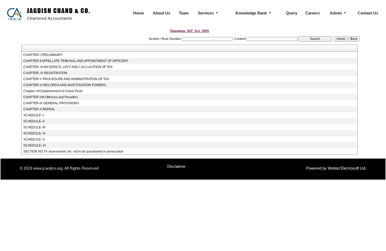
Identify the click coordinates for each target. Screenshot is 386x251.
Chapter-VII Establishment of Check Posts (53, 91)
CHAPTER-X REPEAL (39, 109)
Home (138, 13)
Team (184, 13)
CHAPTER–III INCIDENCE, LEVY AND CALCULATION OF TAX (68, 67)
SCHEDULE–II (33, 121)
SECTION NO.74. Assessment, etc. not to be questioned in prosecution (73, 151)
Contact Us (368, 13)
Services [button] (206, 13)
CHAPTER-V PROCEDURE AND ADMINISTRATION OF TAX (66, 79)
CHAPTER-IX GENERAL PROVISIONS (51, 103)
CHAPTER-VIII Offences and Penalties (50, 97)
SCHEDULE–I (33, 115)
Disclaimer (176, 166)
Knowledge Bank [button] (252, 13)
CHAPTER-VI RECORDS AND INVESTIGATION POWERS (64, 85)
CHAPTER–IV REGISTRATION (45, 73)
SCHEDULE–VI (34, 145)
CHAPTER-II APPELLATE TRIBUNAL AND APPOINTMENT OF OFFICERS (75, 61)
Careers (312, 13)
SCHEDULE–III (34, 127)
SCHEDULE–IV (34, 133)
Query (291, 13)
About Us (161, 13)
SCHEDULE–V (34, 139)
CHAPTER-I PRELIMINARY (43, 55)
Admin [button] (336, 13)
